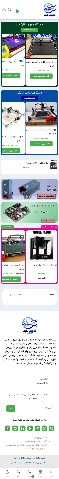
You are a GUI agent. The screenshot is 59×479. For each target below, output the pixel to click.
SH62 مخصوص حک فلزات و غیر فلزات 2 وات (41, 131)
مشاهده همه (29, 29)
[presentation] (4, 166)
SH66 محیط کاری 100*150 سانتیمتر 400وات (41, 64)
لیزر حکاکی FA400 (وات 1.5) (37, 163)
